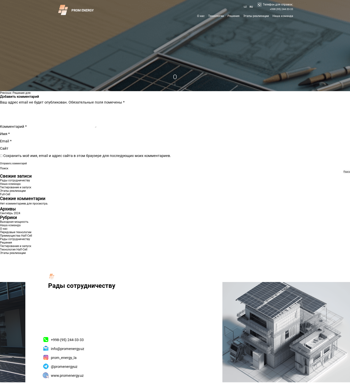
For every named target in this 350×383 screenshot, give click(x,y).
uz (245, 6)
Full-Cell (5, 194)
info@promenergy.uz (67, 349)
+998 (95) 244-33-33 (281, 9)
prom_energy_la (64, 357)
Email (6, 141)
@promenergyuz (64, 366)
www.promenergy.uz (67, 375)
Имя (5, 134)
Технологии (216, 16)
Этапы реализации (256, 16)
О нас (201, 16)
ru (251, 6)
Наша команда (283, 16)
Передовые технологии (15, 232)
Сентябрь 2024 (10, 213)
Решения (234, 16)
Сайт (4, 148)
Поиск (4, 168)
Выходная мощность (14, 221)
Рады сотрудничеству (15, 180)
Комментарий (13, 126)
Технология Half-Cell (13, 249)
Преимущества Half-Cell (16, 235)
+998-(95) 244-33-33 (67, 340)
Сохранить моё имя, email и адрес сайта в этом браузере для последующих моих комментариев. (87, 155)
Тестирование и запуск (15, 187)
